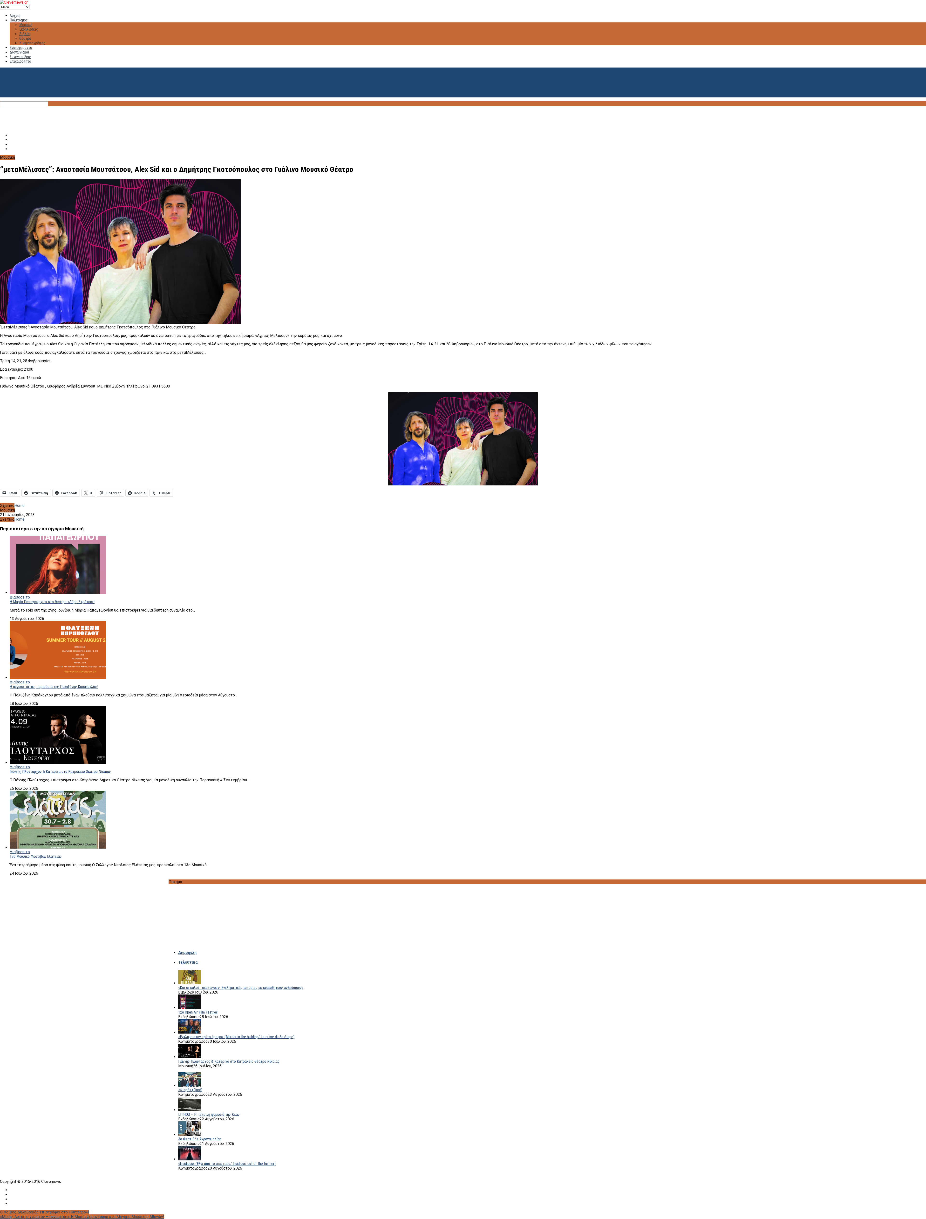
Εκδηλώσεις (28, 29)
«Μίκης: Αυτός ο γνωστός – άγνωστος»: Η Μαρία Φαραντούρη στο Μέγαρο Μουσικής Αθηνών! (82, 1216)
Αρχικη (15, 15)
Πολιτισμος (19, 20)
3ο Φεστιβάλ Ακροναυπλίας (200, 1139)
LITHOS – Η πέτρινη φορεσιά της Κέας (209, 1114)
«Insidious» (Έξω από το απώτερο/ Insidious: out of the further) (227, 1163)
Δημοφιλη (187, 952)
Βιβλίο (24, 34)
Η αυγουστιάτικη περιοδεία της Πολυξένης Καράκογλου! (54, 686)
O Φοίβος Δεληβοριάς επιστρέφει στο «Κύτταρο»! (44, 1212)
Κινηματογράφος (32, 43)
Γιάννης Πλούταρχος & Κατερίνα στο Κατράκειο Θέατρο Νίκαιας (60, 771)
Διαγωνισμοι (19, 52)
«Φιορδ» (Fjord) (190, 1090)
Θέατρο (25, 38)
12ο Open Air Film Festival (198, 1012)
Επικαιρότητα (20, 61)
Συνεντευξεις (20, 56)
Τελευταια (187, 962)
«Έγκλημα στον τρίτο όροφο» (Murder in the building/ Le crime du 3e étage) (236, 1037)
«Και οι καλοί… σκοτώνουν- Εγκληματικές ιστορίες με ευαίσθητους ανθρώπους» (240, 987)
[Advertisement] (463, 117)
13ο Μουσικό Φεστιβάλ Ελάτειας (36, 856)
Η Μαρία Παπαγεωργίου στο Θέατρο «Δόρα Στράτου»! (52, 601)
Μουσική (25, 24)
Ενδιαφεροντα (21, 47)
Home (19, 505)
